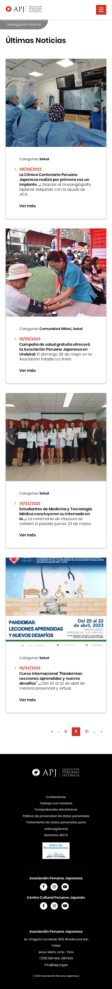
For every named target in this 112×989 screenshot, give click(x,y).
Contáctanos (56, 797)
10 (87, 731)
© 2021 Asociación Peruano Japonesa (56, 976)
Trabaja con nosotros (56, 803)
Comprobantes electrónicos (56, 809)
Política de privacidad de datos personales (56, 816)
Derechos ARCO (56, 835)
